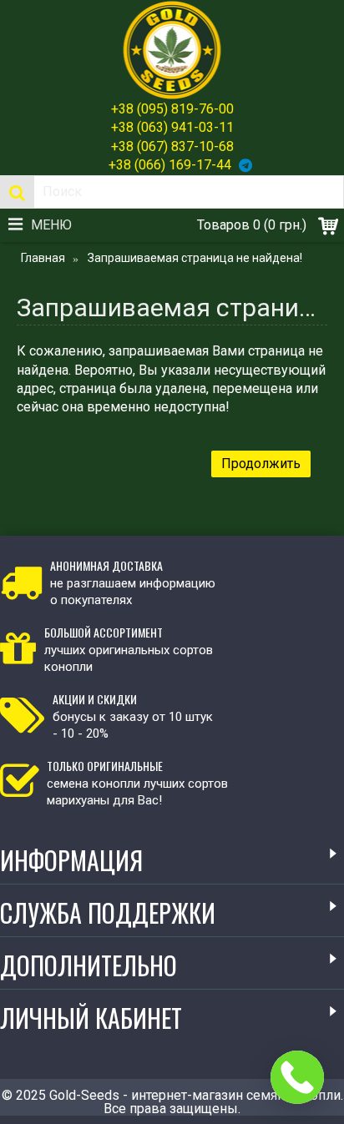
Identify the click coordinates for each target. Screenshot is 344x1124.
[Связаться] (297, 1077)
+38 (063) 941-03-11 (172, 127)
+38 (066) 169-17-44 (170, 165)
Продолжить (261, 463)
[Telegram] (245, 165)
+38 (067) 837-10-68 (172, 146)
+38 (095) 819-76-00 (172, 109)
